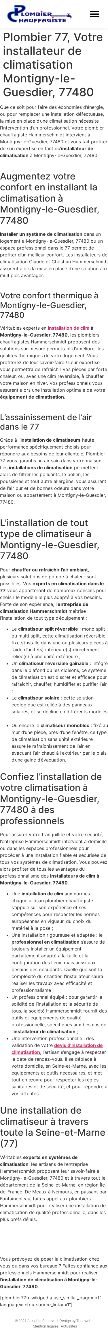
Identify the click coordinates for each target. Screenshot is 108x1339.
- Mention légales (45, 1326)
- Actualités (68, 1326)
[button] (95, 14)
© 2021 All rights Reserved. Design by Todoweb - (54, 1321)
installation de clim (69, 328)
